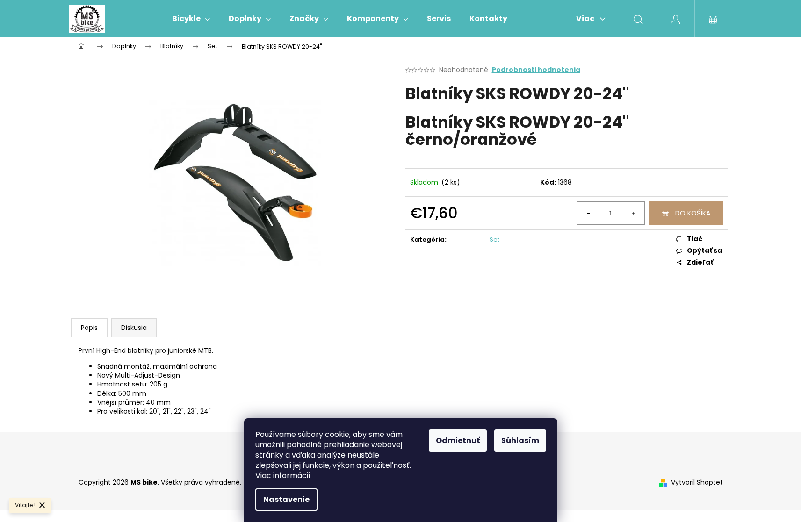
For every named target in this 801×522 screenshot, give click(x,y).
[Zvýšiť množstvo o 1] (633, 213)
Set (494, 239)
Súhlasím (520, 440)
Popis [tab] (89, 327)
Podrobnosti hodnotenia (536, 69)
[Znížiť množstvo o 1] (588, 213)
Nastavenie (286, 499)
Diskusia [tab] (134, 327)
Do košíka (692, 213)
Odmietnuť (458, 440)
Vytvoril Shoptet (697, 482)
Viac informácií (282, 475)
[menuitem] (191, 18)
